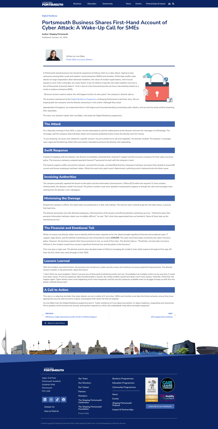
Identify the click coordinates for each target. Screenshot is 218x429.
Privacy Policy (83, 413)
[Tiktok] (57, 399)
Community (108, 3)
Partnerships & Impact (155, 3)
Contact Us (49, 406)
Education (92, 3)
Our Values (83, 387)
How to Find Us (51, 411)
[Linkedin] (45, 399)
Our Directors (84, 383)
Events (138, 3)
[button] (169, 4)
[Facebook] (63, 399)
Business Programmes (123, 378)
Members (82, 395)
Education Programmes (123, 383)
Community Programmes (124, 387)
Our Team (83, 378)
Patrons (82, 391)
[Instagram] (51, 399)
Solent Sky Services (118, 423)
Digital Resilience (49, 16)
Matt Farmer (91, 423)
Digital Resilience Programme (84, 99)
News (128, 3)
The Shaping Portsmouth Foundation (90, 407)
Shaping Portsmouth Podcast (122, 404)
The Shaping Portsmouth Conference (90, 401)
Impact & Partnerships (123, 409)
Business (77, 3)
